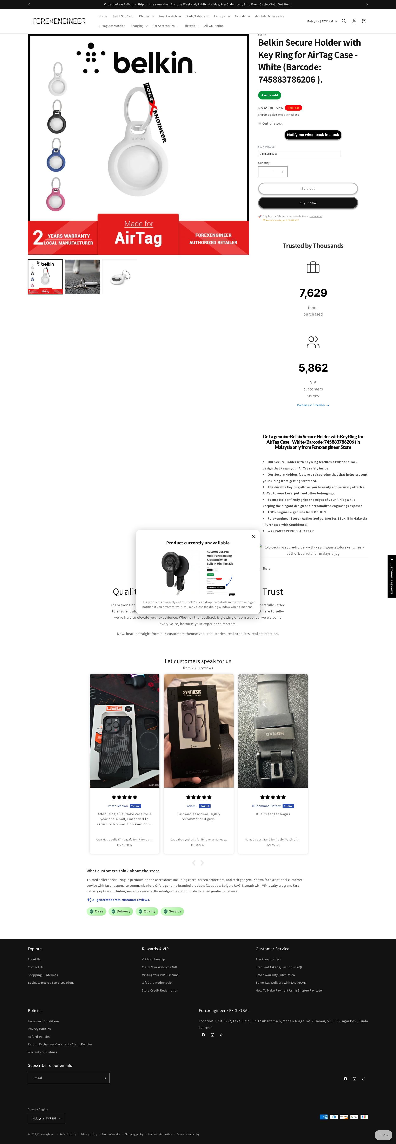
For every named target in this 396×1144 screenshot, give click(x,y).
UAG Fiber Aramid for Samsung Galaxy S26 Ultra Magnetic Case (40, 1135)
